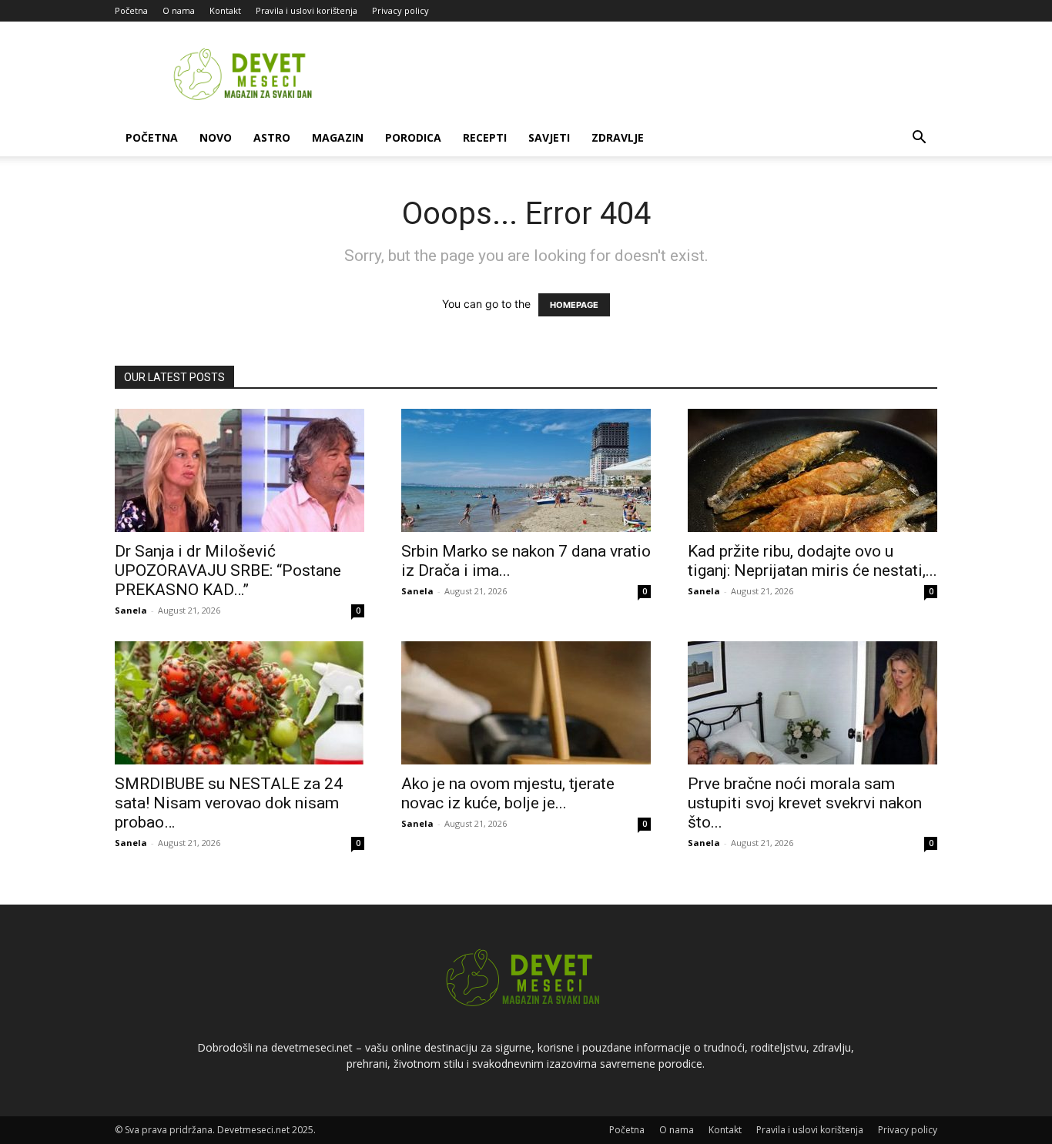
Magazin (338, 137)
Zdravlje (617, 137)
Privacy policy (400, 10)
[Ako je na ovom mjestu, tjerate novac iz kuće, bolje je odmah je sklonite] (526, 702)
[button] (918, 139)
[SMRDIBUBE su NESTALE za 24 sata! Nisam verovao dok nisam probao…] (239, 702)
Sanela (131, 610)
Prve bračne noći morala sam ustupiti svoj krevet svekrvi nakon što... (805, 802)
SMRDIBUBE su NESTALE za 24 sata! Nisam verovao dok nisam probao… (229, 802)
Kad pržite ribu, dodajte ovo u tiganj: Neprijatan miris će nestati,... (812, 561)
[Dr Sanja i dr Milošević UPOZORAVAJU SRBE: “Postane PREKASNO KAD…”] (239, 470)
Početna (131, 10)
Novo (215, 137)
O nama (178, 10)
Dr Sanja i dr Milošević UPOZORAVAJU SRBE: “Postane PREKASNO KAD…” (228, 570)
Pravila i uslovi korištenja (306, 10)
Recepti (485, 137)
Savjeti (549, 137)
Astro (271, 137)
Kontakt (225, 10)
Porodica (413, 137)
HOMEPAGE (574, 304)
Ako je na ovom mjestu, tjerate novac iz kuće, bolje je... (508, 793)
